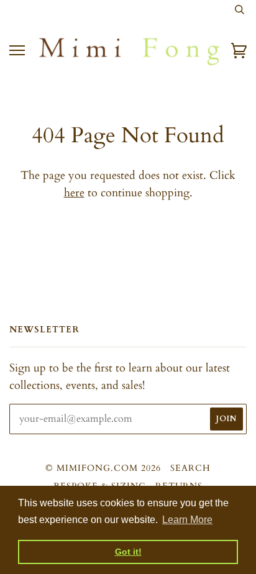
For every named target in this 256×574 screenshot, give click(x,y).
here (74, 193)
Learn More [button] (187, 519)
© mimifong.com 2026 (103, 468)
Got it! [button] (128, 552)
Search (190, 468)
